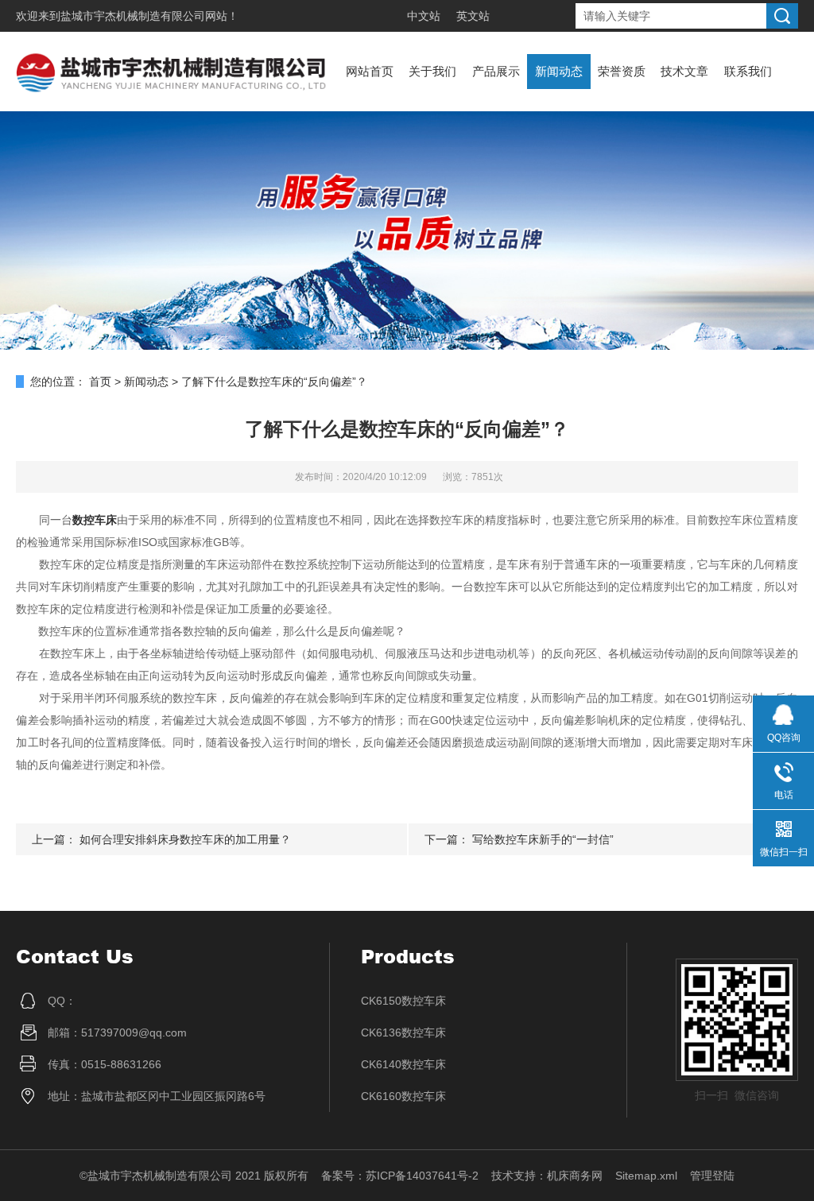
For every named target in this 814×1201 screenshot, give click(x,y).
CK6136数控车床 (403, 1032)
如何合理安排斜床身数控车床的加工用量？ (185, 839)
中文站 (423, 16)
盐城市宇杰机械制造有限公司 (132, 16)
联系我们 (748, 71)
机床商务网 (575, 1175)
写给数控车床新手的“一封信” (543, 839)
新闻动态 (559, 71)
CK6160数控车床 (403, 1096)
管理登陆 (712, 1175)
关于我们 (432, 71)
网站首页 (369, 71)
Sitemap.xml (646, 1175)
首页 (100, 381)
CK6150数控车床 (403, 1000)
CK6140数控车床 (403, 1064)
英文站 (473, 16)
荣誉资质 (621, 71)
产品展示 (496, 71)
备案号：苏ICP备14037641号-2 (400, 1175)
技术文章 (684, 71)
